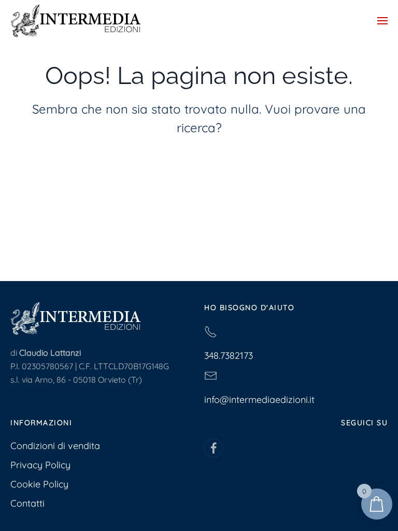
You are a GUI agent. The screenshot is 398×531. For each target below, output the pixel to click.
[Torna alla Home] (75, 20)
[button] (382, 20)
